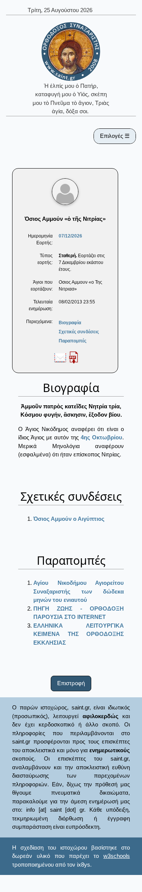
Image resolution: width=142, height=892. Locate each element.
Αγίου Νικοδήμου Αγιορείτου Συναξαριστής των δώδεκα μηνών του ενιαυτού (78, 591)
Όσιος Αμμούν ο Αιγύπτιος (69, 519)
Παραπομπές (72, 341)
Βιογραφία (70, 322)
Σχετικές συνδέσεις (79, 331)
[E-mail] (60, 357)
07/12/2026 (70, 236)
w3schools (116, 856)
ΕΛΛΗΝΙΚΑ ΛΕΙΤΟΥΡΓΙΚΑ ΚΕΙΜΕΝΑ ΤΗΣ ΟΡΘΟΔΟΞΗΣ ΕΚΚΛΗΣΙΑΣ (78, 634)
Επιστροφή (71, 683)
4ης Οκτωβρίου (101, 437)
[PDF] (73, 357)
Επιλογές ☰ (115, 136)
